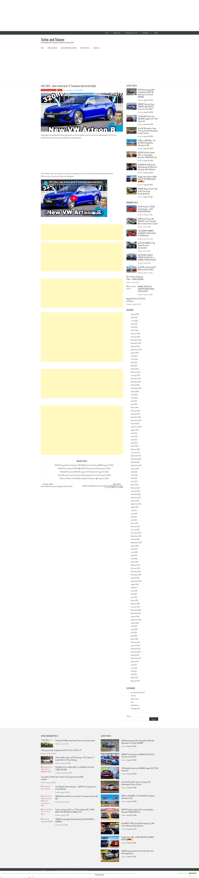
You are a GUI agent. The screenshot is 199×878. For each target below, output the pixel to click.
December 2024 (136, 378)
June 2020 (134, 552)
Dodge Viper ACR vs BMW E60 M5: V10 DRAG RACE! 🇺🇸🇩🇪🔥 (147, 179)
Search (128, 716)
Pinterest (62, 176)
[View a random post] (155, 48)
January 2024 (135, 414)
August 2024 (135, 391)
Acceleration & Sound (131, 33)
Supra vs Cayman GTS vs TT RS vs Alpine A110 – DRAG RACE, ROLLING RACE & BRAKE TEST (74, 810)
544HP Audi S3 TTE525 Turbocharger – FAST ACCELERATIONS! (146, 209)
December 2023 (136, 417)
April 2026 (134, 327)
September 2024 (136, 388)
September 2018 (136, 620)
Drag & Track (116, 33)
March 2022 (134, 485)
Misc (107, 33)
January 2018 (135, 645)
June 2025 (134, 359)
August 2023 (135, 430)
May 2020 (134, 555)
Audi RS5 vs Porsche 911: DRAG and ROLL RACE (147, 268)
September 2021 (136, 504)
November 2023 (136, 420)
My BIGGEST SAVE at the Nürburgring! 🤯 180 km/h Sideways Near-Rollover (147, 167)
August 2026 (135, 314)
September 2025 (136, 350)
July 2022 (134, 472)
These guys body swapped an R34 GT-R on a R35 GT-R (61, 750)
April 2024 (134, 404)
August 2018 (135, 623)
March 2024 (134, 407)
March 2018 (134, 639)
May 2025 (134, 362)
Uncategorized (135, 708)
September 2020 (136, 542)
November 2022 (136, 459)
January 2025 (135, 375)
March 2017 (134, 678)
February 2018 (135, 642)
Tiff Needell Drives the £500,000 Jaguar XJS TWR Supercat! (79, 472)
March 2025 (134, 369)
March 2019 (134, 600)
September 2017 (136, 658)
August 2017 (135, 661)
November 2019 (136, 575)
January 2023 (135, 452)
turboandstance (69, 90)
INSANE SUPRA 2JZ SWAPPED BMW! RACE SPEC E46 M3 (146, 288)
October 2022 (135, 462)
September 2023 (136, 427)
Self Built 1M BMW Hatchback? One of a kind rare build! (75, 740)
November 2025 (136, 343)
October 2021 (135, 501)
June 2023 (134, 436)
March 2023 (134, 446)
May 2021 (134, 517)
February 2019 (135, 604)
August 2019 (135, 584)
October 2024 (135, 385)
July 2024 (134, 395)
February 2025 (135, 372)
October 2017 (135, 655)
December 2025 (136, 340)
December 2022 (136, 456)
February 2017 (135, 681)
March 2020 (135, 562)
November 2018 (136, 613)
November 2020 (136, 536)
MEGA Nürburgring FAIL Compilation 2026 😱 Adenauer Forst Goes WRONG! (79, 465)
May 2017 (134, 671)
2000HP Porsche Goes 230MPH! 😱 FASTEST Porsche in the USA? (78, 468)
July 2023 (134, 433)
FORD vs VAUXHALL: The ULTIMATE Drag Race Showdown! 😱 (78, 478)
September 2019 (136, 581)
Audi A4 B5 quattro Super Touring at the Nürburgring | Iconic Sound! (78, 475)
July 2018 (134, 626)
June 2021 (134, 514)
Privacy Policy (99, 875)
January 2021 (135, 530)
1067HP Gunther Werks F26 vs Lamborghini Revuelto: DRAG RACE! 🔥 (147, 154)
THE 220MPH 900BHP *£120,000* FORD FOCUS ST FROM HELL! (147, 233)
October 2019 (135, 578)
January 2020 (135, 568)
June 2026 (134, 321)
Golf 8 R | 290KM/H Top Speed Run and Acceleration (146, 245)
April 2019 (134, 597)
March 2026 (135, 330)
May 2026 (134, 324)
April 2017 (134, 674)
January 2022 (135, 491)
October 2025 (135, 346)
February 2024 (135, 411)
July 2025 (134, 356)
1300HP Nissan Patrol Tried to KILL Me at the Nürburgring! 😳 (147, 191)
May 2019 (134, 594)
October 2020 (135, 539)
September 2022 (136, 465)
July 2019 (134, 588)
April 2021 (134, 520)
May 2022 (134, 478)
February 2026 (135, 333)
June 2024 (134, 398)
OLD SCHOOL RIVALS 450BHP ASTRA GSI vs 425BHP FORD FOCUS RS (147, 257)
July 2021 (134, 510)
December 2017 (136, 649)
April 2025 (134, 366)
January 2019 (135, 607)
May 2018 (134, 633)
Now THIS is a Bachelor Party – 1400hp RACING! (134, 278)
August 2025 (135, 353)
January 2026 (135, 337)
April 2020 (134, 559)
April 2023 (134, 443)
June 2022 (134, 475)
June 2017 (134, 668)
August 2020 (135, 546)
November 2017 (136, 652)
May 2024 (134, 401)
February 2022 (135, 488)
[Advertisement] (99, 15)
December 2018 (136, 610)
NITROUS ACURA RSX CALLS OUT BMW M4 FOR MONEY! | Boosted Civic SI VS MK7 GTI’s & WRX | (103, 486)
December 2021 (136, 494)
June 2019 (134, 591)
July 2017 (134, 665)
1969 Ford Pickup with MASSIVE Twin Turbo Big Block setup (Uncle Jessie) (148, 221)
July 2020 (134, 549)
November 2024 (136, 382)
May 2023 (134, 440)
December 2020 (136, 533)
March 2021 (134, 523)
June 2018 (134, 629)
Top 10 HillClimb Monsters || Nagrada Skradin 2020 (56, 486)
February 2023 (135, 449)
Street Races (145, 33)
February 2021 (135, 526)
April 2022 (134, 481)
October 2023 (135, 424)
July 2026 (134, 317)
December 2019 (136, 571)
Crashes (156, 33)
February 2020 (135, 565)
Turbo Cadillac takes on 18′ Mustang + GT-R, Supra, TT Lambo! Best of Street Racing (74, 758)
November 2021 (136, 497)
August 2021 (135, 507)
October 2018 (135, 616)
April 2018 (134, 636)
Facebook (55, 176)
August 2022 (135, 469)
